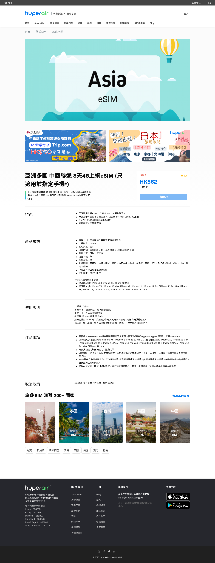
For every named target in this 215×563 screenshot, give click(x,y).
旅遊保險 (75, 527)
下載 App (7, 2)
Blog (98, 494)
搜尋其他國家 (180, 396)
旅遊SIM (41, 32)
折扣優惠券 (76, 532)
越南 (29, 450)
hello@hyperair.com (128, 497)
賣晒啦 (163, 197)
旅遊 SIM (75, 510)
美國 (85, 450)
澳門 (95, 450)
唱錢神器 (75, 521)
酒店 (73, 516)
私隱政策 (100, 521)
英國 (76, 450)
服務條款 (100, 510)
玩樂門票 (75, 505)
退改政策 (100, 516)
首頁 (28, 32)
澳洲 (66, 450)
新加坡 (40, 450)
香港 (105, 450)
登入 (186, 13)
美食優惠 (75, 499)
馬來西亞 (57, 32)
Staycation (76, 494)
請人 (98, 499)
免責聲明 (100, 527)
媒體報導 (100, 505)
